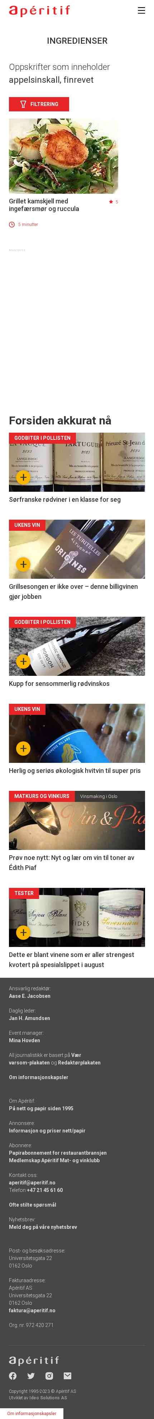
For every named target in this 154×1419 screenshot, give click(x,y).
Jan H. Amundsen (29, 1018)
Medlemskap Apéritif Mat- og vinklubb (54, 1160)
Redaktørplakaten (79, 1063)
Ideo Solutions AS (48, 1397)
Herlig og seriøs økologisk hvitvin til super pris (75, 770)
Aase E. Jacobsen (29, 996)
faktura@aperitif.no (32, 1310)
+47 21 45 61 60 (45, 1190)
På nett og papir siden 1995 (41, 1108)
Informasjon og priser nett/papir (47, 1131)
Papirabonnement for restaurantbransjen (58, 1153)
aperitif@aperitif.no (32, 1182)
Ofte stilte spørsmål (32, 1205)
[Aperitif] (39, 11)
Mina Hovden (24, 1040)
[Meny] (141, 10)
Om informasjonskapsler (38, 1077)
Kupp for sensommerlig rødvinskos (59, 683)
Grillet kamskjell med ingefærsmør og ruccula (44, 204)
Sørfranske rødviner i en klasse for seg (65, 499)
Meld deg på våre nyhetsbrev (43, 1227)
